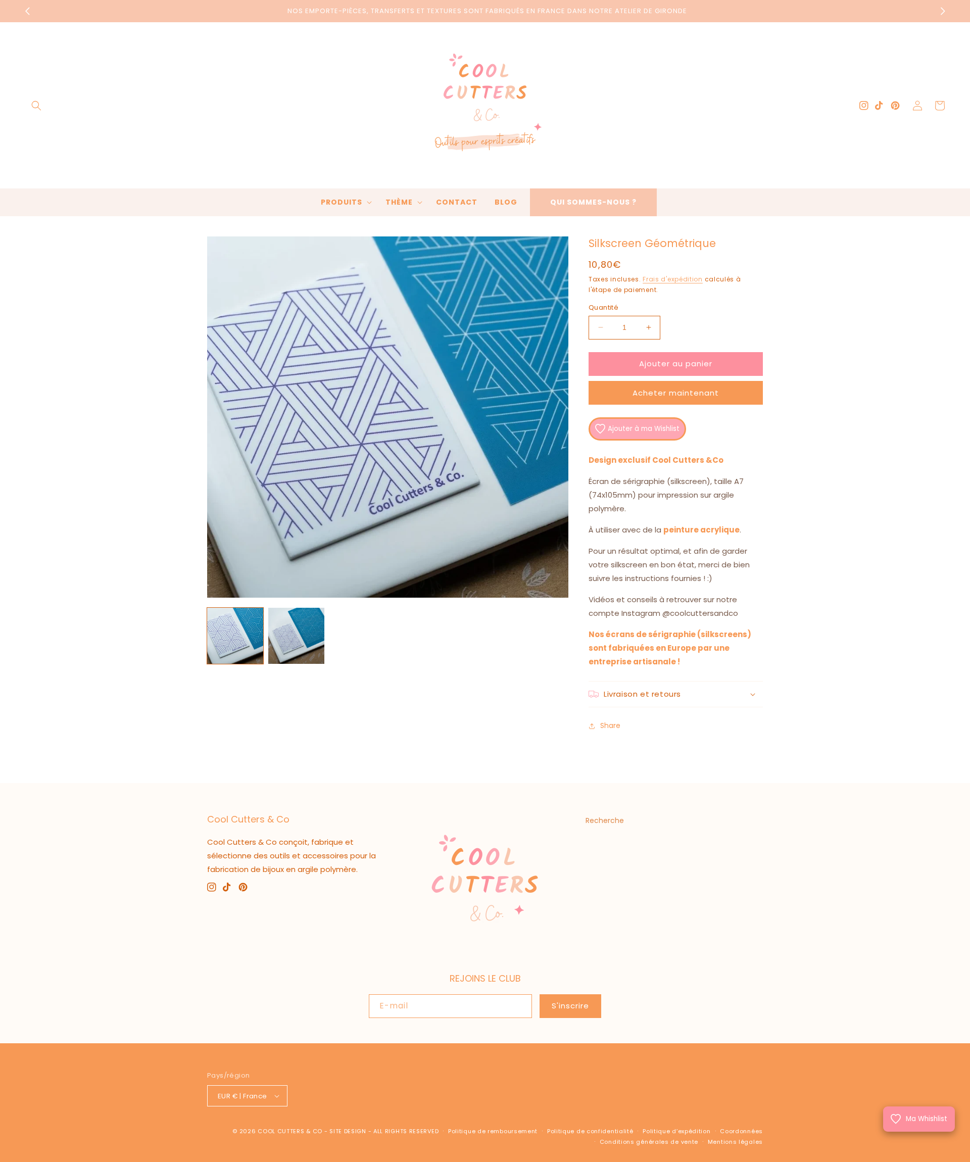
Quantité (603, 307)
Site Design (347, 1131)
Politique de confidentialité (590, 1131)
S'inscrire (570, 1005)
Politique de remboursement (493, 1131)
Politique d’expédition (676, 1131)
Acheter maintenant (676, 393)
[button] (36, 105)
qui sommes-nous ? (593, 202)
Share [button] (610, 725)
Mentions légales (735, 1142)
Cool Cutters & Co (290, 1131)
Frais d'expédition (673, 279)
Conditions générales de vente (649, 1142)
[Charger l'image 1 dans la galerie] (235, 636)
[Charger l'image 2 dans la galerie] (296, 636)
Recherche (605, 820)
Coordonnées (741, 1131)
